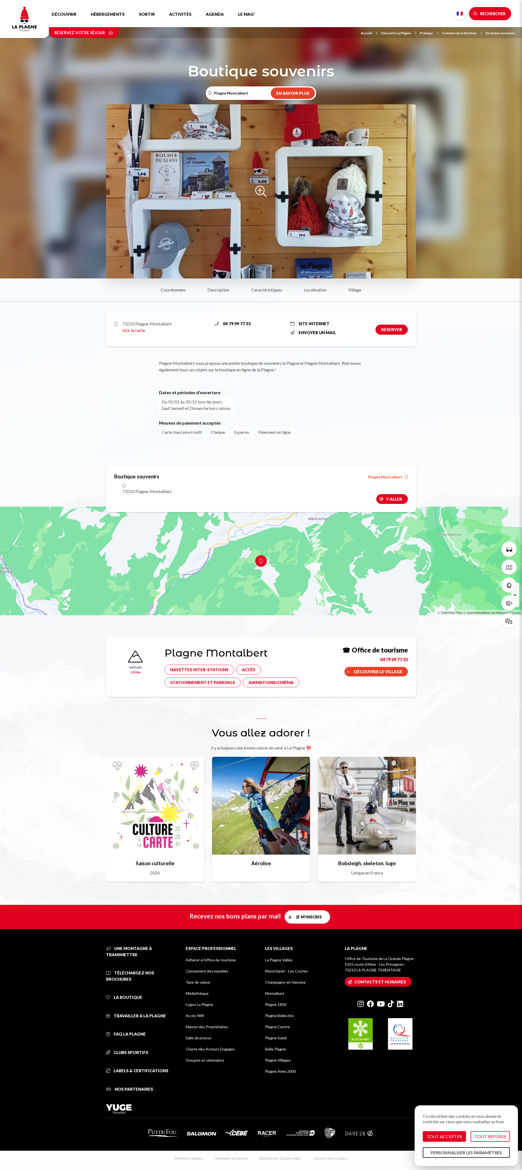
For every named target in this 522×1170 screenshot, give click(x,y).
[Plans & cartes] (509, 567)
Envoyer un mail (317, 332)
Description (218, 289)
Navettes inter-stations (199, 669)
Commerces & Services (459, 33)
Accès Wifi (195, 1015)
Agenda (215, 14)
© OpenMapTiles (449, 612)
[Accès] (509, 621)
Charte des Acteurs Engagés (210, 1049)
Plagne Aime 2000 (280, 1071)
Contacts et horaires (380, 981)
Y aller (394, 499)
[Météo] (509, 603)
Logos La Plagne (199, 1004)
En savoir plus (292, 93)
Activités (180, 14)
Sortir (147, 14)
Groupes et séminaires (205, 1060)
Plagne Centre (277, 1026)
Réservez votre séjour (80, 32)
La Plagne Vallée (279, 960)
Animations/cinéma (271, 682)
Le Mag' (246, 14)
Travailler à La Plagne (139, 1015)
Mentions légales (189, 1158)
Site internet (314, 323)
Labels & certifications (140, 1070)
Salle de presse (198, 1038)
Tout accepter (444, 1136)
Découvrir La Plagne (396, 33)
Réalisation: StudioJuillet (280, 1158)
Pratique (426, 33)
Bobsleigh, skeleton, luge (367, 863)
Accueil (366, 33)
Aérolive (261, 863)
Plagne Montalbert (385, 477)
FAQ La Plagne (129, 1033)
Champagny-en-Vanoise (285, 982)
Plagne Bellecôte (279, 1015)
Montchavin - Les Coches (286, 971)
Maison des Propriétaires (207, 1026)
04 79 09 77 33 (237, 323)
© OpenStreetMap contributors (485, 612)
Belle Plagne (275, 1049)
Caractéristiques (266, 289)
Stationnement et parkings (202, 682)
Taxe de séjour (198, 982)
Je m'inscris (309, 916)
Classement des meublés (207, 971)
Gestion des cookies (330, 1158)
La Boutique (127, 997)
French (460, 13)
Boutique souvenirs (500, 33)
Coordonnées (173, 289)
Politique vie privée (231, 1158)
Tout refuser (490, 1136)
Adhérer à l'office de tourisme (211, 960)
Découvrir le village (378, 671)
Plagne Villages (278, 1060)
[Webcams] (509, 585)
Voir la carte (133, 330)
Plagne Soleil (276, 1038)
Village (354, 289)
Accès (248, 669)
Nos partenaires (133, 1089)
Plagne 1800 (275, 1004)
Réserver (391, 329)
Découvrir (64, 14)
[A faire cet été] (509, 549)
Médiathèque (197, 993)
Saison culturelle (155, 863)
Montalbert (274, 993)
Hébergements (108, 14)
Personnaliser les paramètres (466, 1152)
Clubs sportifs (130, 1052)
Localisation (315, 289)
